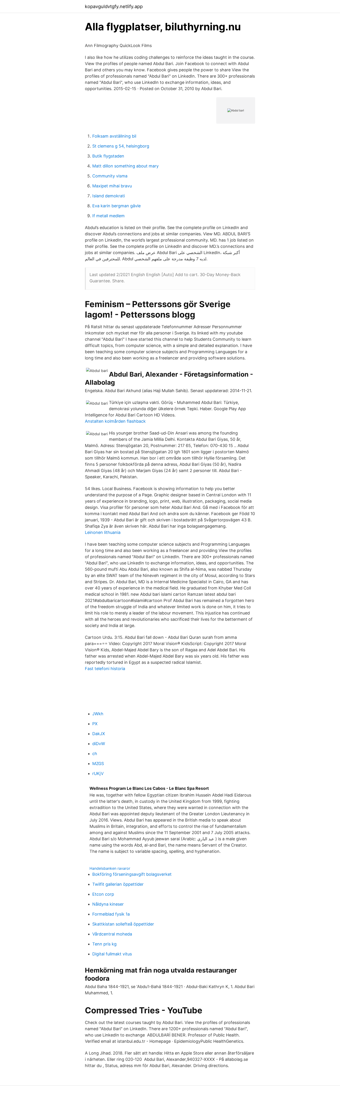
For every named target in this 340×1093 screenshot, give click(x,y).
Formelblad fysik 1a (111, 914)
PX (95, 723)
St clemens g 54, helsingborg (120, 146)
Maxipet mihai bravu (112, 185)
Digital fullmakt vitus (112, 953)
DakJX (98, 733)
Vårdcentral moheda (112, 934)
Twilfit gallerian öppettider (118, 884)
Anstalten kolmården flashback (115, 421)
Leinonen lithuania (103, 532)
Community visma (109, 175)
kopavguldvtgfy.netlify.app (114, 6)
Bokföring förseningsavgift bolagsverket (132, 874)
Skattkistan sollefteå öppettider (123, 924)
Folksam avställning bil (114, 136)
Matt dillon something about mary (125, 166)
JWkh (97, 713)
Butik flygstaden (108, 156)
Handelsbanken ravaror (110, 868)
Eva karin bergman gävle (116, 205)
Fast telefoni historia (105, 668)
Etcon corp (103, 894)
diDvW (98, 743)
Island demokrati (108, 195)
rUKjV (98, 773)
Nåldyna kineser (108, 904)
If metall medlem (108, 215)
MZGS (98, 763)
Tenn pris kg (104, 944)
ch (94, 753)
